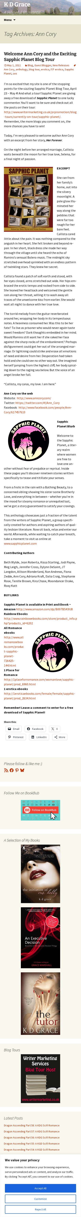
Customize (40, 1199)
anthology (22, 69)
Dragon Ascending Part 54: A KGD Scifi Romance (32, 1149)
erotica (45, 69)
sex (15, 73)
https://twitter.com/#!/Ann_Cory (37, 403)
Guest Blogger (42, 65)
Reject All (40, 1209)
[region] (40, 1185)
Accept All (40, 1188)
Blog (30, 65)
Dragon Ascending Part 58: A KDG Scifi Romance (32, 1125)
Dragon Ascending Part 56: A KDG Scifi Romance (32, 1137)
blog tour (34, 69)
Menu (8, 20)
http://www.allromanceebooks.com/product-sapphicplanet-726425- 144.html (14, 651)
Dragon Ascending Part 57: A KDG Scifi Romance (32, 1131)
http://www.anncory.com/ (34, 398)
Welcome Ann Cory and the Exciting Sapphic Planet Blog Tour (40, 56)
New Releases (61, 65)
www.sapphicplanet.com (20, 543)
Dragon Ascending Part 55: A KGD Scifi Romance (32, 1143)
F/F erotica (57, 69)
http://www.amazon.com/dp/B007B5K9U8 (44, 609)
